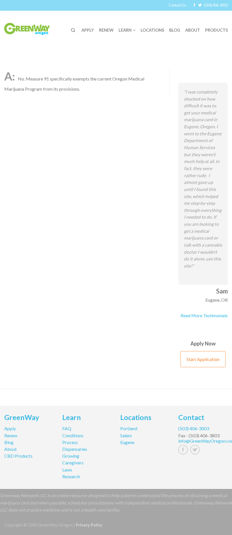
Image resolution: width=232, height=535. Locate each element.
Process (70, 442)
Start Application (203, 359)
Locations (152, 30)
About (192, 30)
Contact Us (177, 5)
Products (216, 30)
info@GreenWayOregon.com (203, 440)
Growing (70, 455)
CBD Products (18, 455)
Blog (174, 30)
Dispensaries (74, 449)
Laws (67, 469)
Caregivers (72, 462)
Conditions (72, 435)
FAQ (66, 428)
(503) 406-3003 (216, 5)
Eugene (127, 442)
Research (71, 476)
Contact (191, 418)
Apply (87, 30)
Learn (125, 30)
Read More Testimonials (204, 315)
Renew (106, 30)
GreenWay (21, 418)
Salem (126, 435)
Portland (128, 428)
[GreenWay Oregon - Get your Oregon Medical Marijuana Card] (34, 27)
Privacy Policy (89, 525)
